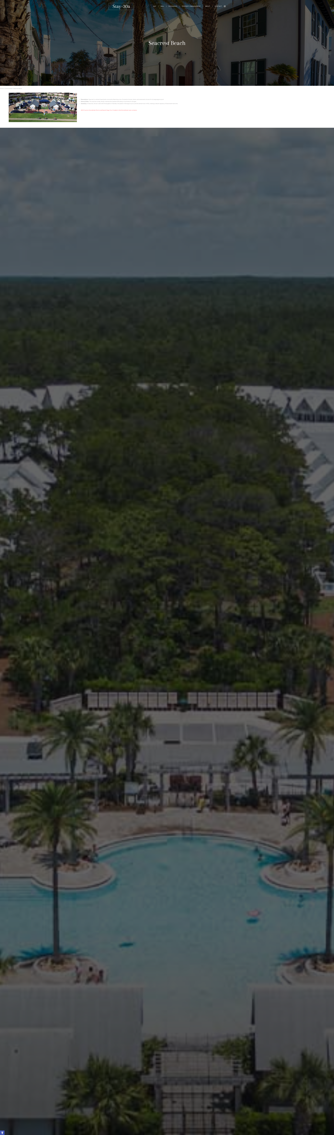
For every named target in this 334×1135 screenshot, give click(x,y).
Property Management (191, 6)
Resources (173, 6)
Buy (154, 6)
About (207, 6)
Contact (218, 6)
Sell (162, 6)
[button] (2, 1132)
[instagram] (225, 6)
